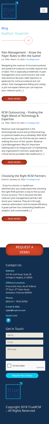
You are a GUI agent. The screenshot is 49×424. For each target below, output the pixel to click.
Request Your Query (22, 375)
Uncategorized (32, 59)
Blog (5, 28)
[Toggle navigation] (43, 10)
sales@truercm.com (15, 310)
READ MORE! (14, 98)
